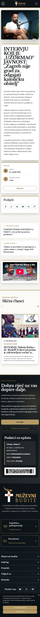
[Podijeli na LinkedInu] (17, 206)
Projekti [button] (5, 568)
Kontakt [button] (5, 580)
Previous (2, 306)
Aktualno (20, 188)
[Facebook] (32, 589)
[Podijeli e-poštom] (28, 206)
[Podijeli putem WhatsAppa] (11, 206)
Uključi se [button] (6, 574)
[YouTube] (20, 589)
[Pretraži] (36, 4)
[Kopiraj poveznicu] (34, 206)
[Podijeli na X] (23, 206)
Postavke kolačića (21, 608)
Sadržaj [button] (5, 562)
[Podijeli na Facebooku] (5, 206)
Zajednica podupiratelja (20, 428)
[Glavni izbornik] (3, 3)
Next (38, 306)
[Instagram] (26, 589)
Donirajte (20, 422)
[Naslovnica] (20, 4)
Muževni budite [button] (9, 556)
